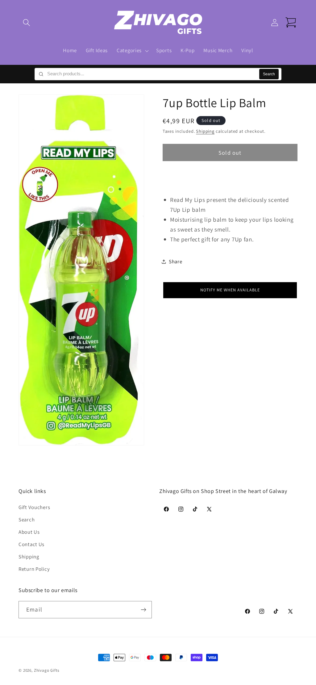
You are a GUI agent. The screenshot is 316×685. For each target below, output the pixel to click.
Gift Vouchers (34, 507)
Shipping (205, 131)
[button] (27, 23)
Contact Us (31, 544)
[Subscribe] (143, 609)
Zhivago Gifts (46, 670)
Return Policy (34, 569)
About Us (29, 531)
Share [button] (175, 261)
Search (269, 74)
